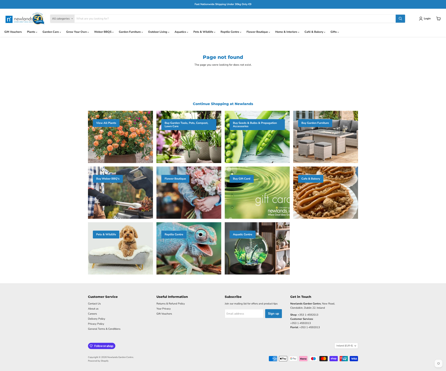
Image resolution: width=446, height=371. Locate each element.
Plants (31, 32)
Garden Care (51, 32)
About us (93, 308)
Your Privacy (163, 308)
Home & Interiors (286, 32)
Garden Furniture (130, 32)
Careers (92, 313)
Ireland (344, 345)
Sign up (273, 313)
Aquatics (181, 32)
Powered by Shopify (98, 360)
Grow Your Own (76, 32)
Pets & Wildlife (203, 32)
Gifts (333, 32)
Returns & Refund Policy (170, 303)
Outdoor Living (158, 32)
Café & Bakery (314, 32)
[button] (425, 19)
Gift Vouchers (13, 32)
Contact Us (94, 303)
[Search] (400, 19)
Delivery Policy (96, 318)
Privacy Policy (96, 324)
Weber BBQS (103, 32)
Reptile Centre (230, 32)
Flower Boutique (258, 32)
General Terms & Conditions (104, 329)
